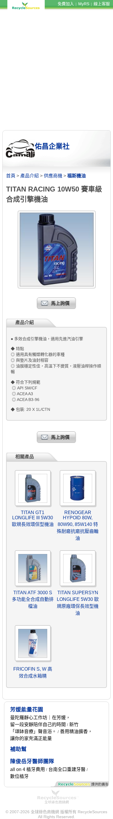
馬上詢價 (60, 303)
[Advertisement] (56, 70)
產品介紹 (29, 175)
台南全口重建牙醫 (66, 769)
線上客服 (102, 3)
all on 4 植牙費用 (27, 769)
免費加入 (66, 3)
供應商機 (53, 175)
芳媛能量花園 (26, 709)
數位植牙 (19, 776)
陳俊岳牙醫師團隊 (32, 761)
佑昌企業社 (52, 146)
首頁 (10, 175)
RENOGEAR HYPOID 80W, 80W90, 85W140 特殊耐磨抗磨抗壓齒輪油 (78, 525)
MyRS (83, 3)
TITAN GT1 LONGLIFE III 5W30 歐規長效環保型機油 (33, 518)
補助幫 (18, 749)
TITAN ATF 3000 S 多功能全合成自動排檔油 (33, 599)
